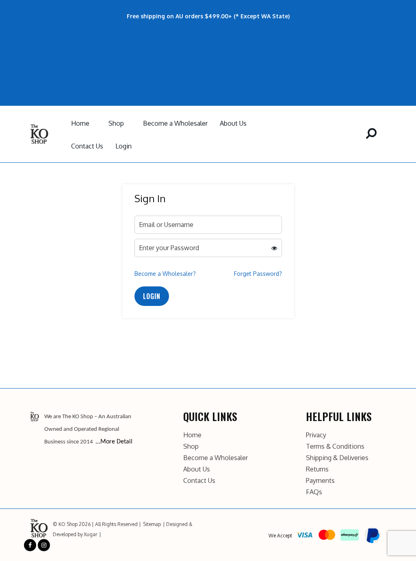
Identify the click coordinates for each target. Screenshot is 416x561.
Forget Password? (258, 273)
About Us (233, 123)
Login (123, 146)
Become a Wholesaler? (165, 273)
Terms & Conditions (335, 446)
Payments (320, 480)
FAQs (314, 492)
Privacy (316, 435)
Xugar (90, 534)
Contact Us (87, 146)
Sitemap (152, 524)
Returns (317, 469)
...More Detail (113, 442)
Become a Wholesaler (175, 123)
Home (80, 123)
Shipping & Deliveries (337, 458)
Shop (116, 123)
